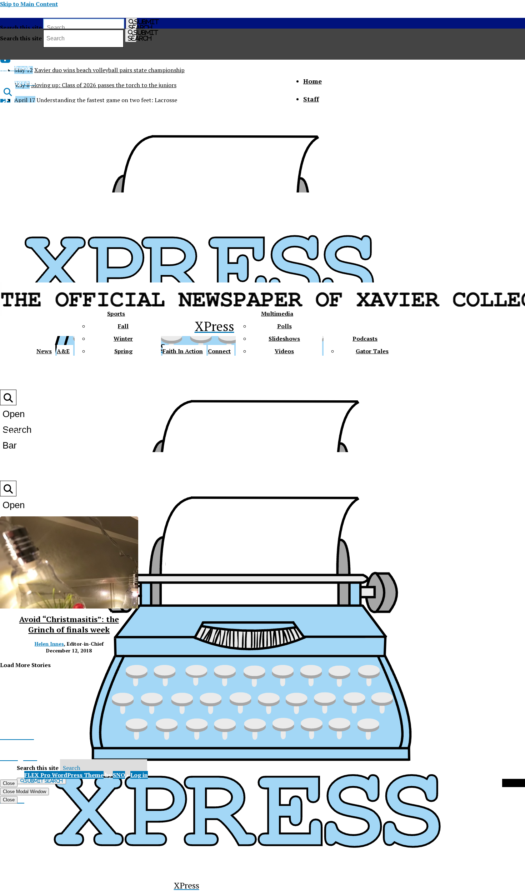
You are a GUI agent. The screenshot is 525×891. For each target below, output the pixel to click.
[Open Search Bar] (7, 91)
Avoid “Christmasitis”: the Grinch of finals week (69, 624)
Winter (123, 338)
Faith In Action (182, 351)
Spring (123, 351)
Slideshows (284, 338)
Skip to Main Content (29, 4)
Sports (116, 313)
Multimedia (277, 313)
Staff (311, 99)
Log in (139, 775)
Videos (284, 351)
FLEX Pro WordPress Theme (64, 775)
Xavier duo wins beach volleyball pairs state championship (109, 70)
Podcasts (365, 338)
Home (312, 81)
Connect (219, 351)
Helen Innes (49, 643)
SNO (119, 775)
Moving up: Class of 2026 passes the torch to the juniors (103, 85)
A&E (63, 351)
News (44, 351)
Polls (284, 326)
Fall (123, 326)
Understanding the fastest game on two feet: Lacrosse (107, 100)
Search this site (21, 27)
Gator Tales (372, 351)
